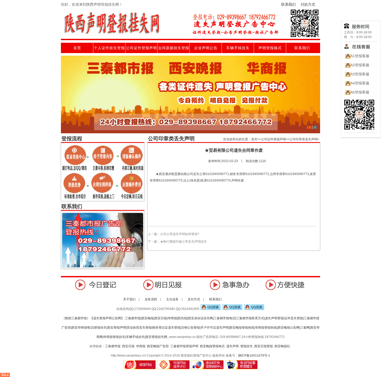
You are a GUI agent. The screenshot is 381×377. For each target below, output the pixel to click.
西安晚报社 (282, 346)
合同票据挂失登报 (173, 48)
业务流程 (151, 299)
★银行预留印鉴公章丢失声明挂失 (183, 241)
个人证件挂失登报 (109, 48)
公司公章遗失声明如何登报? (179, 234)
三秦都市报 (113, 346)
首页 (77, 48)
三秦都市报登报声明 (184, 346)
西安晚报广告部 (158, 346)
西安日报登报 (263, 346)
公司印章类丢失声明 (304, 139)
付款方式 (308, 4)
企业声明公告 (205, 48)
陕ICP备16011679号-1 (254, 355)
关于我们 (129, 299)
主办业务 (172, 299)
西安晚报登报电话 (212, 346)
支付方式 (194, 299)
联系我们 (288, 4)
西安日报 (128, 346)
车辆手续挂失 (238, 48)
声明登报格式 (270, 48)
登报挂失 (246, 346)
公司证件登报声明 (141, 48)
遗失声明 (232, 346)
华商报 (140, 346)
